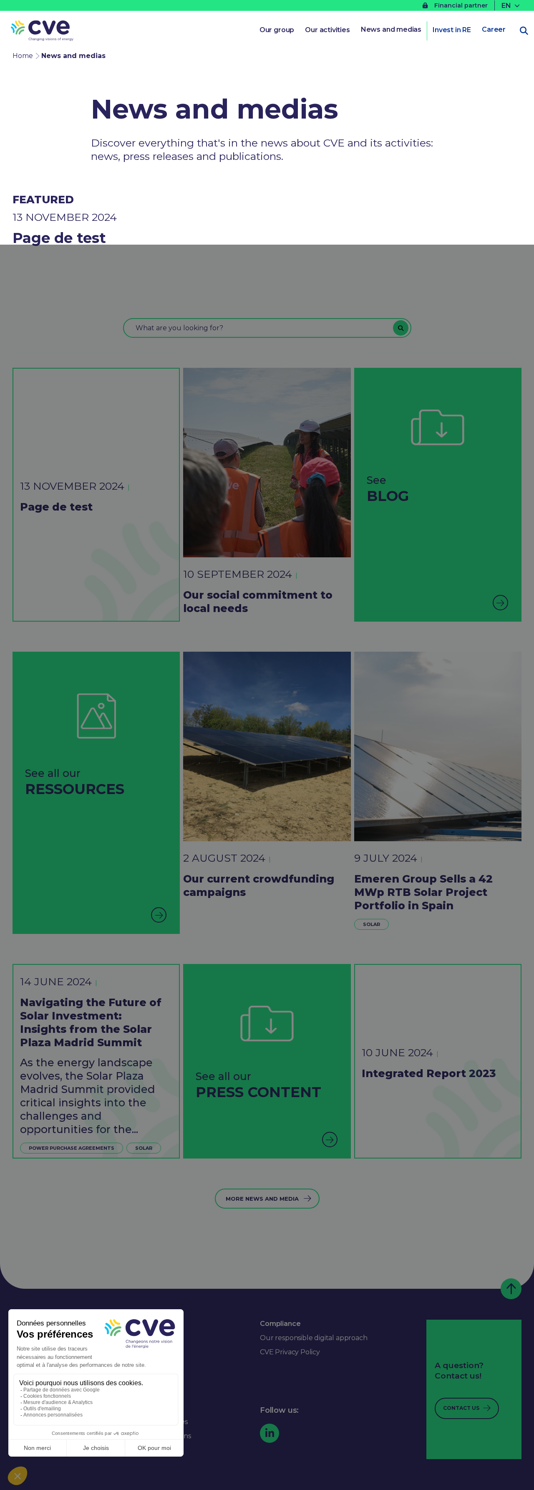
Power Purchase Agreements (71, 1148)
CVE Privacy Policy (290, 1352)
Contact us (461, 1408)
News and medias (391, 29)
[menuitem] (511, 5)
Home (23, 56)
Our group (276, 30)
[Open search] (524, 30)
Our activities (327, 30)
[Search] (400, 328)
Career (494, 29)
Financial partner (461, 5)
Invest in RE (452, 30)
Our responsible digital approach (313, 1338)
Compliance (280, 1324)
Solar (371, 924)
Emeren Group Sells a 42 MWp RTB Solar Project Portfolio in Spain (423, 892)
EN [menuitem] (506, 5)
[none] (511, 5)
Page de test (59, 238)
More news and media (262, 1198)
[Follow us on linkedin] (269, 1433)
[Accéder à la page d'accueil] (42, 32)
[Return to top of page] (511, 1288)
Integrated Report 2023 (429, 1073)
